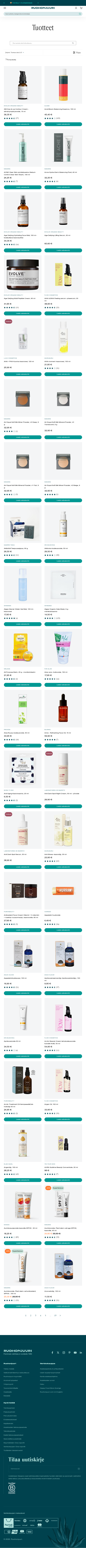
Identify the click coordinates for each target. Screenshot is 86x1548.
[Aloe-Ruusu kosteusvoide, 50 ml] (22, 708)
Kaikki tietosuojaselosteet (13, 1435)
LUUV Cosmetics (10, 358)
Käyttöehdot (8, 1423)
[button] (14, 52)
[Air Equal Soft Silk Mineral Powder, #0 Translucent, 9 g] (63, 398)
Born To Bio (9, 790)
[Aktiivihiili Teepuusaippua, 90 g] (22, 524)
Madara (7, 169)
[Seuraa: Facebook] (52, 1352)
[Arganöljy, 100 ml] (22, 1143)
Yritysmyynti (8, 1384)
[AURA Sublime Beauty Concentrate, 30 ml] (63, 1143)
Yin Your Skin (49, 1164)
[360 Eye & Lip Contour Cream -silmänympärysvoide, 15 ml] (22, 85)
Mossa (6, 1225)
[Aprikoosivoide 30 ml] (22, 1017)
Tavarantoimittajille (11, 1388)
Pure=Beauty (9, 911)
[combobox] (42, 14)
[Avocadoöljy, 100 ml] (63, 1267)
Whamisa (7, 605)
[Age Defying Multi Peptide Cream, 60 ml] (22, 274)
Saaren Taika (9, 545)
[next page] (60, 1315)
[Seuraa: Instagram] (63, 1352)
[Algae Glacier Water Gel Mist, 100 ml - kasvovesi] (22, 585)
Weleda (7, 669)
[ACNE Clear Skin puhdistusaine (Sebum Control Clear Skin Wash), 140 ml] (22, 148)
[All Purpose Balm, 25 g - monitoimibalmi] (22, 648)
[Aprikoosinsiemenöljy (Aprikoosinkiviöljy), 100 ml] (63, 954)
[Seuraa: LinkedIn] (80, 1352)
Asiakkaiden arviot (47, 1380)
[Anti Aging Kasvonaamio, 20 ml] (22, 769)
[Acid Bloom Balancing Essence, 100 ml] (63, 85)
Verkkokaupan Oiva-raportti (14, 1447)
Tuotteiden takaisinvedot (13, 1450)
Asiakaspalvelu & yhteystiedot (51, 1369)
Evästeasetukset (10, 1420)
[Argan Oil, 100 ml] (63, 1080)
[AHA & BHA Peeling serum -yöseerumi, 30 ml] (63, 274)
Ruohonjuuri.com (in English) (51, 1392)
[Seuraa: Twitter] (58, 1352)
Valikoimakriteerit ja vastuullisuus (16, 1373)
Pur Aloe (48, 669)
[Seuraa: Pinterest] (69, 1352)
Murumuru (48, 358)
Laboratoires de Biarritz (54, 790)
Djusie (46, 106)
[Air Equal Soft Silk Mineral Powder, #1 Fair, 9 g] (22, 461)
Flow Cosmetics (51, 295)
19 (55, 1315)
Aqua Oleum (9, 975)
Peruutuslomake (10, 1416)
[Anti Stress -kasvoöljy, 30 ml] (63, 830)
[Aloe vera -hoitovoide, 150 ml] (63, 648)
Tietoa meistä (9, 1369)
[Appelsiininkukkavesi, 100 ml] (22, 954)
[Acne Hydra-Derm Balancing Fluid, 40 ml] (63, 148)
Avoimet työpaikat (11, 1380)
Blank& (47, 729)
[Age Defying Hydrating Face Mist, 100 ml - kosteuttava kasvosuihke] (22, 211)
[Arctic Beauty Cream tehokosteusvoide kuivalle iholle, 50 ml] (63, 1017)
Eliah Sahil (8, 1164)
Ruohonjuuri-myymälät (13, 1376)
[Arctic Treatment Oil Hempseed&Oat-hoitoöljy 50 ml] (22, 1080)
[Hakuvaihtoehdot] (73, 43)
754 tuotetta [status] (10, 59)
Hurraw (47, 911)
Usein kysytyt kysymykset (50, 1373)
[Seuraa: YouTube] (75, 1352)
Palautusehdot (9, 1412)
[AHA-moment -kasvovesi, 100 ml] (63, 337)
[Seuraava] (38, 3)
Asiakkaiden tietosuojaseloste (15, 1427)
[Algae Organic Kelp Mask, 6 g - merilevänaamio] (63, 585)
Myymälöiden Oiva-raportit (14, 1443)
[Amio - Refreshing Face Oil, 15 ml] (63, 708)
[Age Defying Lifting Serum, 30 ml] (63, 211)
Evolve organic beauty (13, 106)
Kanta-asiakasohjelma (48, 1376)
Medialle (7, 1396)
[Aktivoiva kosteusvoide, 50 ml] (63, 524)
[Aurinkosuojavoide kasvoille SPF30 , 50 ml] (22, 1204)
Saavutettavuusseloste (12, 1439)
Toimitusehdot (9, 1408)
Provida (7, 729)
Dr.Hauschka (49, 545)
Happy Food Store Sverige (50, 1388)
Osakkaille (8, 1392)
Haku (42, 1384)
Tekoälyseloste (9, 1431)
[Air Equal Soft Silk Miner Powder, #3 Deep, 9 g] (22, 398)
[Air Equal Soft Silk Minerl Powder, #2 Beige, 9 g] (63, 461)
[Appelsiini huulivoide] (63, 891)
